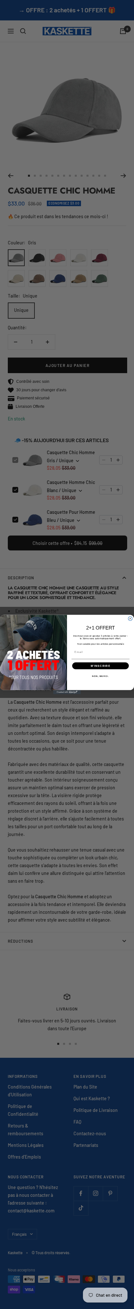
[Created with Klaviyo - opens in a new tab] (67, 692)
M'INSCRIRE (101, 665)
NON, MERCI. (100, 676)
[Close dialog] (130, 619)
